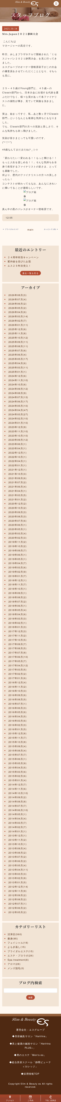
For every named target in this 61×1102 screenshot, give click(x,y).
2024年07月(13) (18, 397)
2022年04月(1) (17, 461)
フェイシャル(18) (18, 942)
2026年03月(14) (18, 316)
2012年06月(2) (17, 908)
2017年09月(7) (17, 644)
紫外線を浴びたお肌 (19, 261)
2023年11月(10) (18, 431)
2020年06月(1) (17, 525)
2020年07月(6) (17, 520)
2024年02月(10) (18, 418)
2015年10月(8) (17, 742)
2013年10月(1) (17, 844)
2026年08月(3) (17, 295)
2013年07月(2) (17, 856)
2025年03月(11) (18, 367)
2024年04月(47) (18, 410)
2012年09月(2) (17, 895)
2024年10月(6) (17, 384)
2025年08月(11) (18, 346)
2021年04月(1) (17, 491)
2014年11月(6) (17, 788)
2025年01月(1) (17, 371)
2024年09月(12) (18, 388)
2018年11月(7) (17, 584)
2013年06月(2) (17, 861)
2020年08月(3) (17, 516)
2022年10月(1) (17, 457)
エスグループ (37, 1029)
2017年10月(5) (17, 640)
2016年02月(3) (17, 725)
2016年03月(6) (17, 720)
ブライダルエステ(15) (20, 951)
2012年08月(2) (17, 899)
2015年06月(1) (17, 759)
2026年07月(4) (17, 299)
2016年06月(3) (17, 708)
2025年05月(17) (18, 359)
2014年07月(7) (17, 805)
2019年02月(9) (17, 571)
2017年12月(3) (17, 631)
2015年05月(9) (17, 763)
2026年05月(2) (17, 308)
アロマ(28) (14, 964)
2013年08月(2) (17, 852)
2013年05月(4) (17, 865)
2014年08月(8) (17, 801)
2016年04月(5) (17, 716)
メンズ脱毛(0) (16, 968)
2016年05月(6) (17, 712)
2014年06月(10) (18, 810)
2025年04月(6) (17, 363)
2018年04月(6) (17, 614)
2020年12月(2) (17, 503)
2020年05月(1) (17, 529)
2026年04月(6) (17, 312)
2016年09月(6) (17, 695)
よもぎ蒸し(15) (17, 947)
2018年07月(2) (17, 601)
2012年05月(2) (17, 912)
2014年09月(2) (17, 797)
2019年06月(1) (17, 554)
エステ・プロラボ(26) (20, 955)
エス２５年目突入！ (19, 265)
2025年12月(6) (17, 329)
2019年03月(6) (17, 567)
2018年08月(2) (17, 597)
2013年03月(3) (17, 874)
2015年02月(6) (17, 776)
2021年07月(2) (17, 482)
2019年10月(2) (17, 546)
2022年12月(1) (17, 452)
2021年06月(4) (17, 486)
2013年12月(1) (17, 835)
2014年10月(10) (18, 793)
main (30, 229)
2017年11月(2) (17, 635)
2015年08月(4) (17, 750)
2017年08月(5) (17, 648)
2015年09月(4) (17, 746)
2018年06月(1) (17, 605)
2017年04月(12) (18, 665)
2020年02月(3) (17, 537)
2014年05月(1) (17, 814)
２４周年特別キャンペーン (23, 257)
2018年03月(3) (17, 618)
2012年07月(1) (17, 903)
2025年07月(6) (17, 350)
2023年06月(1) (17, 444)
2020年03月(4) (17, 533)
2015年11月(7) (17, 737)
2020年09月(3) (17, 512)
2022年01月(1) (17, 465)
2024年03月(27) (18, 414)
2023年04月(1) (17, 448)
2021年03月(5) (17, 495)
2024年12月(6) (17, 376)
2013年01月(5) (17, 882)
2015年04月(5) (17, 767)
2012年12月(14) (18, 886)
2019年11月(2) (17, 542)
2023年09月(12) (18, 439)
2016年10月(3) (17, 690)
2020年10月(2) (17, 508)
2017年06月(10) (18, 657)
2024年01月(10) (18, 422)
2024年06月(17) (18, 401)
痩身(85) (13, 938)
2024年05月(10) (18, 405)
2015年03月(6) (17, 771)
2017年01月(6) (17, 678)
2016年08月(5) (17, 699)
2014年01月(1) (17, 831)
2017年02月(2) (17, 674)
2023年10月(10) (18, 435)
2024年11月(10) (18, 380)
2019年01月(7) (17, 576)
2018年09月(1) (17, 593)
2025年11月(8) (17, 333)
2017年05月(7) (17, 661)
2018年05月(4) (17, 610)
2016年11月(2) (17, 686)
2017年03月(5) (17, 669)
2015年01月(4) (17, 780)
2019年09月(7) (17, 550)
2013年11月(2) (17, 839)
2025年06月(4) (17, 354)
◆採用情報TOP (30, 1073)
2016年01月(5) (17, 729)
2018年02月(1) (17, 623)
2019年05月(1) (17, 559)
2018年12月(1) (17, 580)
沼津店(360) (15, 934)
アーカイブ (30, 287)
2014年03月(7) (17, 822)
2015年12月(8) (17, 733)
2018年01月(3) (17, 627)
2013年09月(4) (17, 848)
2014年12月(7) (17, 784)
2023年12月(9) (17, 427)
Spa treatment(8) (18, 959)
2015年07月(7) (17, 754)
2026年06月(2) (17, 303)
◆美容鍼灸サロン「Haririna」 (30, 1036)
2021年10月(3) (17, 474)
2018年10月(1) (17, 588)
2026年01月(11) (18, 325)
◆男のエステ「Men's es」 (30, 1054)
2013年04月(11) (18, 869)
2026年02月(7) (17, 320)
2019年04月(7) (17, 563)
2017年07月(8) (17, 652)
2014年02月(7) (17, 827)
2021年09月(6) (17, 478)
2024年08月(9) (17, 393)
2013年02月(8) (17, 878)
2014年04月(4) (17, 818)
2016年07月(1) (17, 703)
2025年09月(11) (18, 342)
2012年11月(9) (17, 891)
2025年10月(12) (18, 337)
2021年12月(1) (17, 469)
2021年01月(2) (17, 499)
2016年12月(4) (17, 682)
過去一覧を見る (30, 273)
